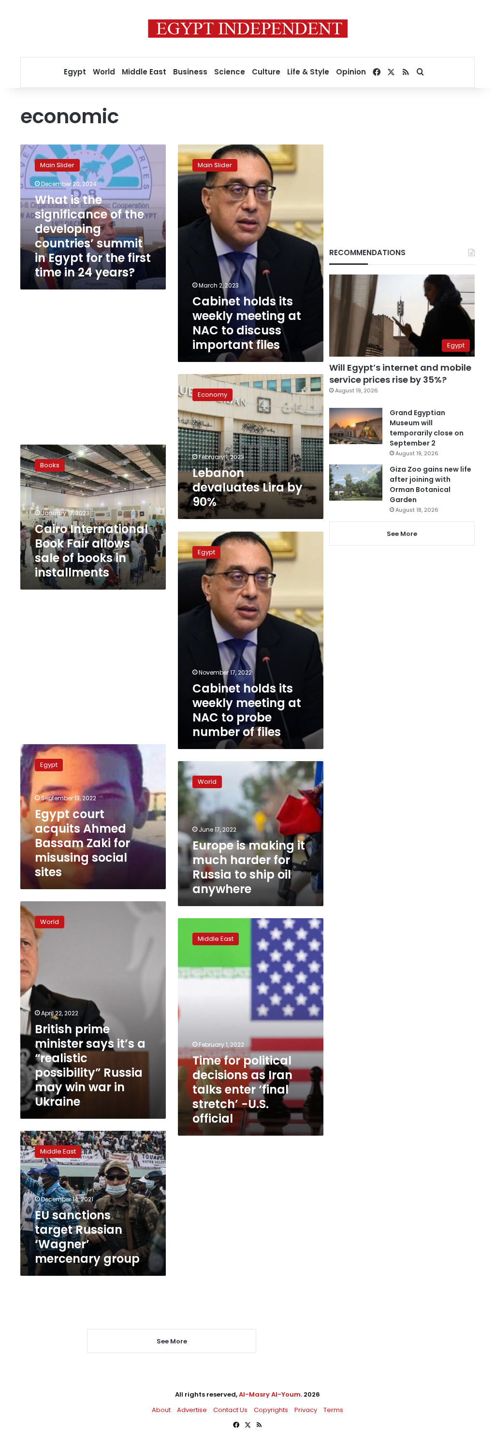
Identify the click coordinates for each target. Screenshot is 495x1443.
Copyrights (271, 1409)
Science (229, 72)
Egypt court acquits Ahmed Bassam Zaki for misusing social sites (82, 843)
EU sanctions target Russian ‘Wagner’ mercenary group (87, 1237)
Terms (333, 1409)
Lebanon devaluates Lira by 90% (247, 487)
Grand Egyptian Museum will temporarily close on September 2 (427, 428)
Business (190, 72)
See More (402, 533)
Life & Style (308, 72)
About (161, 1409)
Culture (266, 72)
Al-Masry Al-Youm (270, 1394)
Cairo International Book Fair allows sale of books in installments (91, 550)
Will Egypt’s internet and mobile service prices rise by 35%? (400, 373)
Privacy (305, 1409)
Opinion (351, 72)
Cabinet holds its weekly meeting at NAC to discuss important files (246, 323)
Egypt (75, 72)
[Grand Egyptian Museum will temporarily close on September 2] (355, 426)
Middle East (144, 72)
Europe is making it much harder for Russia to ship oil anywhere (248, 867)
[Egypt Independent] (248, 28)
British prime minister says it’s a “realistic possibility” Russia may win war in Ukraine (90, 1065)
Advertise (192, 1409)
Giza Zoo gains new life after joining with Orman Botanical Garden (430, 484)
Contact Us (230, 1409)
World (104, 72)
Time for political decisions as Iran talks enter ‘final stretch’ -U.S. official (242, 1089)
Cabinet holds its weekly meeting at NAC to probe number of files (246, 710)
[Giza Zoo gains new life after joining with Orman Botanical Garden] (355, 482)
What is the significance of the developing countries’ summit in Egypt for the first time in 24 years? (93, 236)
